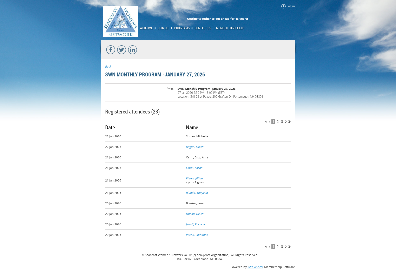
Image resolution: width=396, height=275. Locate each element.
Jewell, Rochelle (196, 224)
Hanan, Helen (195, 214)
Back (108, 66)
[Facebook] (110, 49)
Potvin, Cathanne (197, 235)
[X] (121, 49)
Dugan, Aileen (195, 147)
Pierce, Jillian (194, 178)
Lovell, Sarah (194, 168)
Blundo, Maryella (197, 193)
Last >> (289, 121)
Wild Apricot (255, 267)
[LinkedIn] (132, 49)
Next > (286, 121)
